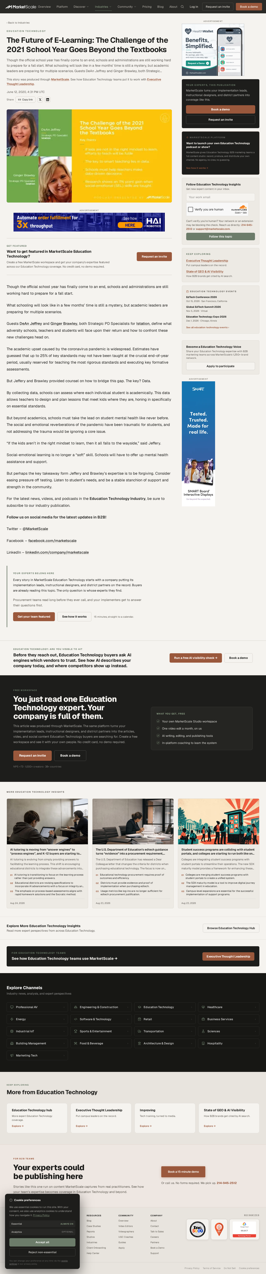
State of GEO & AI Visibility (204, 271)
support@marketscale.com (213, 229)
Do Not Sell (230, 1268)
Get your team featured (34, 616)
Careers (154, 1236)
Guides (122, 1242)
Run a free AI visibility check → (195, 658)
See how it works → (197, 167)
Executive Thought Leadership (207, 261)
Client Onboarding (96, 1247)
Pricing (146, 7)
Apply (121, 1247)
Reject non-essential (42, 1252)
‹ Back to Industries (18, 22)
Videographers (126, 1231)
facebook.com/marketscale (52, 540)
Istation (143, 323)
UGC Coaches (125, 1236)
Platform (62, 7)
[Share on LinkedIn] (47, 100)
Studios (91, 1236)
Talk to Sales (157, 1231)
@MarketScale (35, 528)
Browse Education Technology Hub (231, 928)
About (173, 7)
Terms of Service (211, 1268)
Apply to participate (220, 366)
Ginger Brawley (63, 323)
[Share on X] (40, 100)
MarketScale (60, 79)
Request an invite (218, 7)
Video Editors (125, 1226)
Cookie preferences (249, 1268)
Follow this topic (220, 236)
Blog (160, 7)
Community (125, 7)
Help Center (93, 1253)
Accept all (42, 1242)
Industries (101, 7)
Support (154, 1253)
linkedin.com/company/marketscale (57, 552)
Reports (91, 1231)
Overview (44, 7)
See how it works (74, 616)
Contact (154, 1226)
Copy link (27, 99)
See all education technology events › (207, 327)
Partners (154, 1242)
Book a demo (220, 109)
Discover (79, 7)
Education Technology (26, 31)
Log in (194, 7)
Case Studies (94, 1226)
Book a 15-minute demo (183, 1172)
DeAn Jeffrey (31, 323)
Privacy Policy (192, 1268)
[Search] (182, 6)
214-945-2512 (227, 1183)
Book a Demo (157, 1247)
